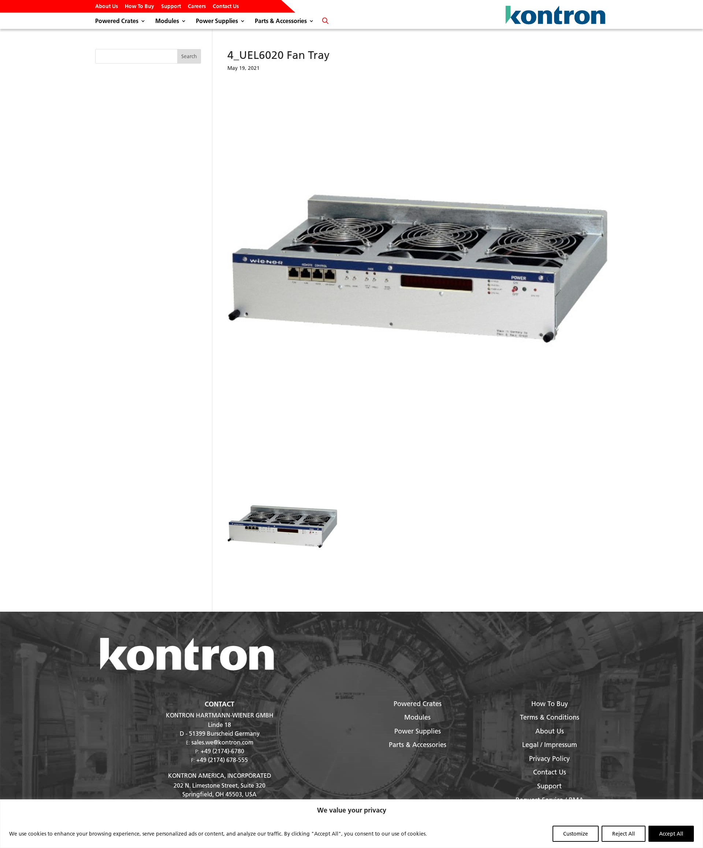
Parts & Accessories (281, 21)
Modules (167, 21)
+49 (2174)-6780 (222, 751)
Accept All (671, 833)
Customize (575, 833)
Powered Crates (116, 21)
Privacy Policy (549, 758)
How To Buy (139, 7)
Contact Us (226, 7)
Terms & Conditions (549, 717)
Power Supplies (217, 21)
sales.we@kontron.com (222, 742)
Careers (197, 7)
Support (171, 7)
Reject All (623, 833)
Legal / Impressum (549, 744)
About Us (106, 7)
